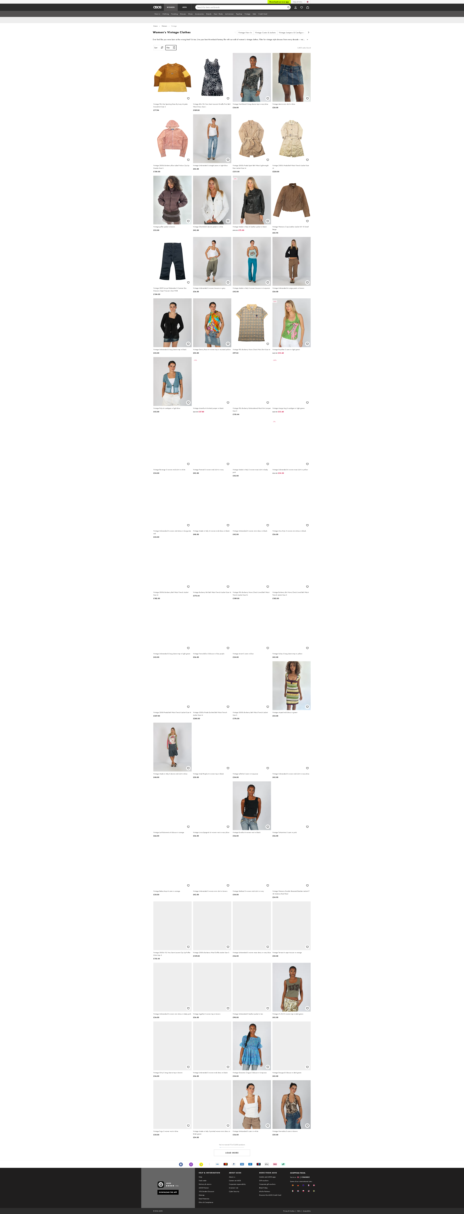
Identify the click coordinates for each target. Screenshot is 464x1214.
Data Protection (204, 1199)
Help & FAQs (297, 2)
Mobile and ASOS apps (267, 1177)
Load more (232, 1153)
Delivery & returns (205, 1184)
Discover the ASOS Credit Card (270, 1195)
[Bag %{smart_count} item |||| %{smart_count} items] (308, 7)
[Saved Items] (302, 7)
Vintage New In (245, 32)
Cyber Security (234, 1191)
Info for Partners (264, 1191)
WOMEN (171, 7)
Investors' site (233, 1188)
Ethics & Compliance (206, 1202)
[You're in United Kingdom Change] (308, 2)
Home (155, 26)
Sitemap (201, 1195)
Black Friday (263, 1188)
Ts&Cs (299, 1211)
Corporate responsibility (237, 1184)
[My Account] (296, 7)
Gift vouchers (263, 1180)
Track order (203, 1180)
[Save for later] (188, 98)
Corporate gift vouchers (267, 1184)
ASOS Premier (204, 1188)
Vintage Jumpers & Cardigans (291, 32)
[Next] (308, 33)
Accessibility (307, 1211)
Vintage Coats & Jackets (265, 32)
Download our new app (279, 2)
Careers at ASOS (235, 1180)
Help (200, 1177)
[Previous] (235, 33)
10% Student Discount (206, 1191)
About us (232, 1177)
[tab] (157, 14)
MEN (184, 7)
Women (164, 26)
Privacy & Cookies (289, 1211)
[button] (293, 1185)
